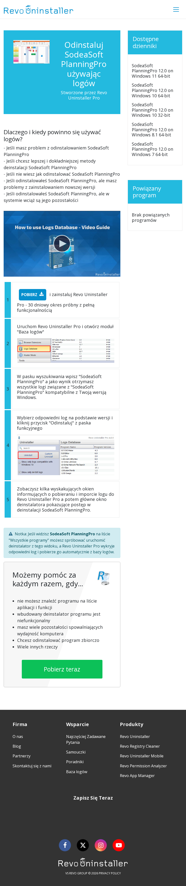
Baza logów (76, 771)
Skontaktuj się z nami (32, 766)
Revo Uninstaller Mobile (141, 756)
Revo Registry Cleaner (140, 746)
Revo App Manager (137, 775)
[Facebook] (65, 845)
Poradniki (75, 761)
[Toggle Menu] (176, 9)
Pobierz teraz (62, 669)
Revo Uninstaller (135, 736)
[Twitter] (83, 845)
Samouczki (75, 752)
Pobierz (29, 294)
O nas (18, 736)
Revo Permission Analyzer (143, 766)
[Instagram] (101, 845)
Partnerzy (22, 756)
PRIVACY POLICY (110, 873)
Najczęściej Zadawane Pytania (86, 739)
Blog (17, 746)
